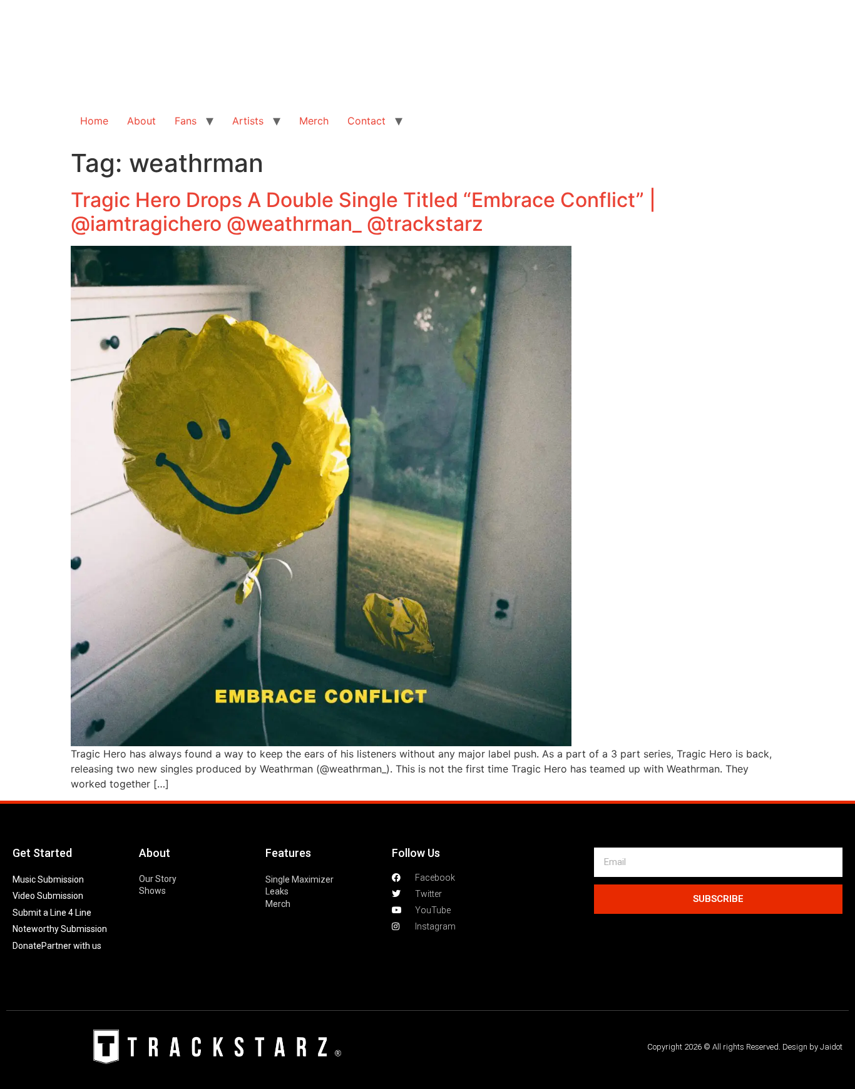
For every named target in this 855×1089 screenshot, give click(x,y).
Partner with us (71, 946)
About (141, 120)
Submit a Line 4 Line (52, 913)
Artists (248, 120)
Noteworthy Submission (60, 929)
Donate (27, 946)
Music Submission (48, 879)
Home (94, 120)
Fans (186, 120)
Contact (366, 120)
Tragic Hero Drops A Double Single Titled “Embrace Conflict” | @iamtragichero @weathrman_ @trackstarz (363, 212)
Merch (314, 120)
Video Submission (48, 896)
